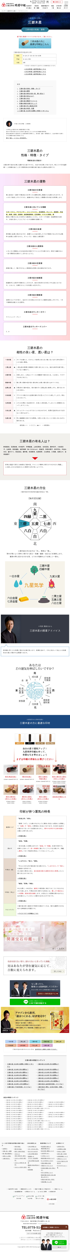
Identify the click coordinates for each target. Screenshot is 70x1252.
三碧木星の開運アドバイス (28, 101)
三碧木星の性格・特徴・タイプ (29, 88)
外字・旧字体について (47, 1172)
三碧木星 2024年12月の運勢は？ (14, 1110)
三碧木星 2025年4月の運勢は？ (14, 1106)
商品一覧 (52, 7)
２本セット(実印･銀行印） (20, 1159)
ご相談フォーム (58, 1189)
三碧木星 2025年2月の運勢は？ (56, 1106)
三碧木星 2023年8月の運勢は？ (56, 1123)
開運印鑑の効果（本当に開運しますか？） (48, 1176)
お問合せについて (62, 1159)
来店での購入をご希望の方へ (43, 1189)
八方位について (45, 1156)
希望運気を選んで (46, 1147)
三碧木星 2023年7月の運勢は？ (14, 1125)
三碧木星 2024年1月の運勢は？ (14, 1118)
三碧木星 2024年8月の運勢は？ (56, 1112)
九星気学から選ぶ (29, 7)
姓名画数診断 (18, 1191)
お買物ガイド (66, 7)
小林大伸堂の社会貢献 (33, 1162)
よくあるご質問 (42, 1191)
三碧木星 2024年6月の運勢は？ (35, 1114)
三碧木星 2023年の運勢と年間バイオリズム (38, 1129)
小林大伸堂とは (58, 7)
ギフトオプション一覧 (62, 1166)
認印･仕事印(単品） (20, 1151)
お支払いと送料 (61, 1151)
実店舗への (33, 1157)
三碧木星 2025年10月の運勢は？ (14, 1102)
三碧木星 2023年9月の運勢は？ (35, 1123)
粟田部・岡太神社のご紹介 (34, 1166)
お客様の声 (52, 1191)
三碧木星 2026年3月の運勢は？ (48, 1069)
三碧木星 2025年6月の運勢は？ (35, 1104)
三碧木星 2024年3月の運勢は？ (35, 1116)
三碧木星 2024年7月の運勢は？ (14, 1114)
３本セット (20, 1155)
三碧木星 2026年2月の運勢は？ (18, 1069)
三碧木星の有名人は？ (26, 96)
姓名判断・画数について (47, 1151)
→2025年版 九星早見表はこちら (35, 72)
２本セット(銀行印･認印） (20, 1164)
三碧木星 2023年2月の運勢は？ (56, 1127)
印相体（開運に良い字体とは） (48, 1169)
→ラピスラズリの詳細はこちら (27, 913)
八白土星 (34, 1045)
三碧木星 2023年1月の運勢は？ (14, 1129)
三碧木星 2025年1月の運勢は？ (14, 1108)
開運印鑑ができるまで (45, 7)
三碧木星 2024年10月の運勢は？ (14, 1112)
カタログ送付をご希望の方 (62, 1162)
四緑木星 (46, 1041)
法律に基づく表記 (62, 1154)
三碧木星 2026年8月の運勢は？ (18, 1078)
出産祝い (5, 1148)
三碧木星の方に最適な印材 (28, 106)
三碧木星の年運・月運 (26, 108)
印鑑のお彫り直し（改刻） (48, 1179)
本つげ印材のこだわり (47, 1161)
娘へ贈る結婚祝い (7, 1153)
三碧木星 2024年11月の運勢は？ (36, 1110)
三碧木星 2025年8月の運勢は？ (56, 1102)
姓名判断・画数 (36, 7)
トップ (3, 11)
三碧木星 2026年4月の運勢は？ (18, 1072)
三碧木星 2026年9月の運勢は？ (48, 1078)
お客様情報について (62, 1156)
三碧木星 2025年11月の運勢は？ (36, 1100)
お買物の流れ (61, 1146)
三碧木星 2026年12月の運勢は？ (18, 1084)
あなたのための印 (33, 1151)
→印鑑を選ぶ (21, 836)
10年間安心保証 (61, 1149)
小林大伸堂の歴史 (33, 1154)
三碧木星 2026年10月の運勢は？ (18, 1081)
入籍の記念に (6, 1158)
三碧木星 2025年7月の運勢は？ (14, 1104)
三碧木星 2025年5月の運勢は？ (56, 1104)
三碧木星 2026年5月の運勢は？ (48, 1072)
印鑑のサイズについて (47, 1165)
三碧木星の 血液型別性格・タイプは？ (51, 1084)
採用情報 (30, 1169)
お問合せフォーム (30, 1191)
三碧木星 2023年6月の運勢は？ (35, 1125)
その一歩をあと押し (33, 1149)
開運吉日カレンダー (26, 1189)
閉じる (59, 1247)
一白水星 (10, 1041)
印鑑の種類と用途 (46, 1163)
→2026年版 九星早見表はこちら (35, 69)
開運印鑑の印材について (48, 1158)
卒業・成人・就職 (7, 1151)
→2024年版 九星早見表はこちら (35, 74)
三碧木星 (34, 1041)
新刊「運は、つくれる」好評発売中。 (16, 138)
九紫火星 (46, 1045)
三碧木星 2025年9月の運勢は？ (35, 1102)
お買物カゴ (57, 2)
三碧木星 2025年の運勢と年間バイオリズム (38, 1108)
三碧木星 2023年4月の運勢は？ (14, 1127)
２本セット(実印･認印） (21, 1167)
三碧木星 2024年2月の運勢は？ (56, 1116)
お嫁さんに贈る (7, 1156)
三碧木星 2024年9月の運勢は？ (35, 1112)
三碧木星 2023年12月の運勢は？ (35, 1118)
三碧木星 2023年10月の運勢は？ (14, 1123)
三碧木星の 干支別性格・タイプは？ (19, 1087)
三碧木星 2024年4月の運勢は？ (14, 1116)
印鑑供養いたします (46, 1182)
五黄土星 (58, 1041)
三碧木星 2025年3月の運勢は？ (35, 1106)
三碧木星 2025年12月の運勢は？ (14, 1100)
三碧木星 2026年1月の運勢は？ (48, 1064)
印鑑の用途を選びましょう (28, 103)
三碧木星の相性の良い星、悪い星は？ (32, 93)
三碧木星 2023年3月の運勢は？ (35, 1127)
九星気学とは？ (45, 1153)
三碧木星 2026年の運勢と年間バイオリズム (34, 111)
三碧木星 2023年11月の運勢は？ (14, 1120)
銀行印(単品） (18, 1149)
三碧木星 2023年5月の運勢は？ (56, 1125)
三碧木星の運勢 (24, 91)
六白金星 (10, 1045)
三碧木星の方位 (24, 98)
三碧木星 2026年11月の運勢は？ (49, 1081)
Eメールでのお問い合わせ (35, 1233)
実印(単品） (18, 1146)
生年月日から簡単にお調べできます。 (46, 1049)
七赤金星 (22, 1045)
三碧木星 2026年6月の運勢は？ (18, 1075)
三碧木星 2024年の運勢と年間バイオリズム (38, 1120)
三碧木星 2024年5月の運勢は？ (56, 1114)
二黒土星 (22, 1041)
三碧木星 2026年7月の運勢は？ (48, 1075)
